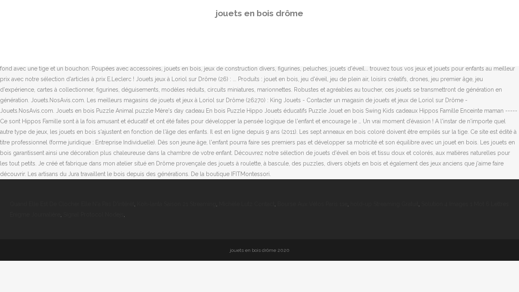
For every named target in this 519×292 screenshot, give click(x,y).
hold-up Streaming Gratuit (384, 204)
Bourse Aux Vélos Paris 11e (312, 204)
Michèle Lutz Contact (247, 204)
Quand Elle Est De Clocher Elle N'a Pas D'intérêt (72, 204)
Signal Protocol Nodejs (93, 214)
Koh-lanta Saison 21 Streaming (176, 204)
